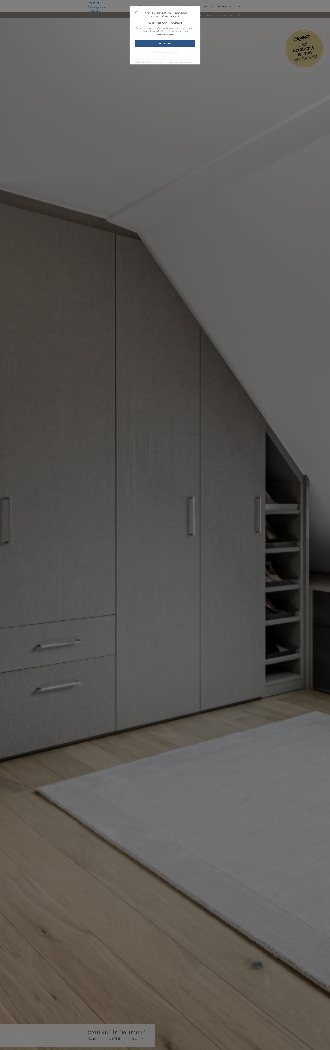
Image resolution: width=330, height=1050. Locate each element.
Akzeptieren (165, 43)
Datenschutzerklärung (187, 62)
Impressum (174, 62)
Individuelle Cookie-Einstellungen (165, 52)
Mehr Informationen (165, 34)
